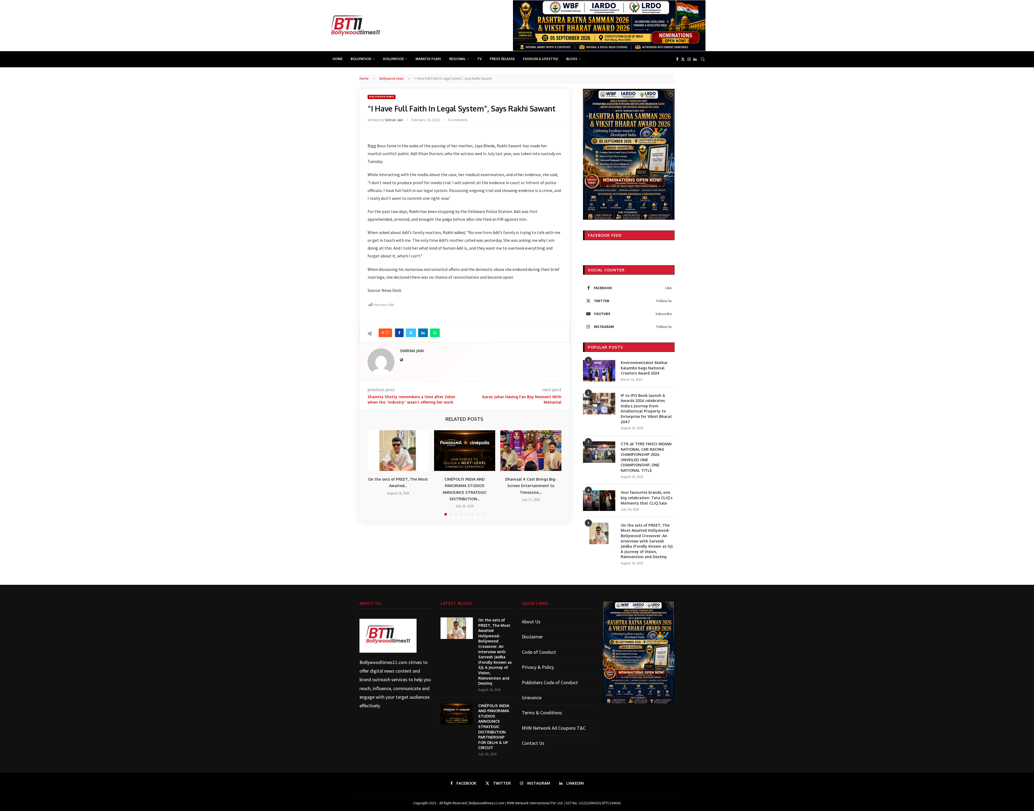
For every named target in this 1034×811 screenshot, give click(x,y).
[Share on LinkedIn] (423, 332)
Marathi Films (428, 59)
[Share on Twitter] (411, 332)
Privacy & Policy (538, 667)
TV (479, 59)
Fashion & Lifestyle (540, 59)
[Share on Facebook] (399, 332)
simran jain (394, 119)
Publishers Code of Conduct (550, 682)
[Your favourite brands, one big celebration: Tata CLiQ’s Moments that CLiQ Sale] (599, 500)
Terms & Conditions (542, 712)
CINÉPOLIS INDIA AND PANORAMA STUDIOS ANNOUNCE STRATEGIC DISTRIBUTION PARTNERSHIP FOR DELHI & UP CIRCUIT (493, 726)
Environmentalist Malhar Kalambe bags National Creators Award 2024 (644, 367)
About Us (531, 621)
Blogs (571, 59)
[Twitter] (683, 59)
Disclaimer (532, 637)
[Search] (702, 59)
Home (338, 59)
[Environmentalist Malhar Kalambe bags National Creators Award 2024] (599, 371)
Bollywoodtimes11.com (383, 662)
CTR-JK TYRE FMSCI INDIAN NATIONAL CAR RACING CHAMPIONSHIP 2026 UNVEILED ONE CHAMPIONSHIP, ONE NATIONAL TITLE (646, 457)
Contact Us (533, 743)
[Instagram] (689, 59)
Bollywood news (391, 78)
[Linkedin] (695, 59)
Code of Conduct (539, 652)
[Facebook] (677, 59)
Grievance (532, 697)
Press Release (502, 59)
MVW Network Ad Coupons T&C (554, 728)
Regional (457, 59)
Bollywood (361, 59)
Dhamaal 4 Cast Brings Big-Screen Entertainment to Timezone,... (531, 486)
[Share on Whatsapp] (435, 332)
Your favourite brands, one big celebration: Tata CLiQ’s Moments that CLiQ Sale (646, 497)
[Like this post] (387, 332)
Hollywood (393, 59)
